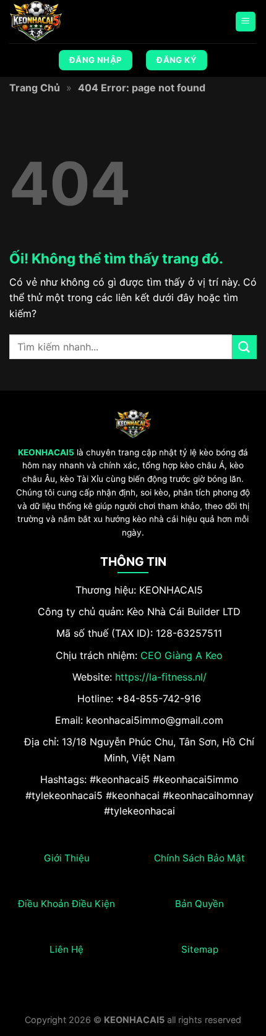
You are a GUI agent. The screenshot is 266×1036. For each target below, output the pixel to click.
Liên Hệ (66, 949)
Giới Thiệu (67, 858)
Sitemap (199, 949)
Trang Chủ (34, 87)
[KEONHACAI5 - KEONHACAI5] (71, 21)
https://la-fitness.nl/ (161, 677)
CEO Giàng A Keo (181, 655)
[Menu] (246, 22)
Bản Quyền (199, 904)
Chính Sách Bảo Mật (199, 858)
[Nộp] (244, 347)
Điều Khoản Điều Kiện (66, 904)
